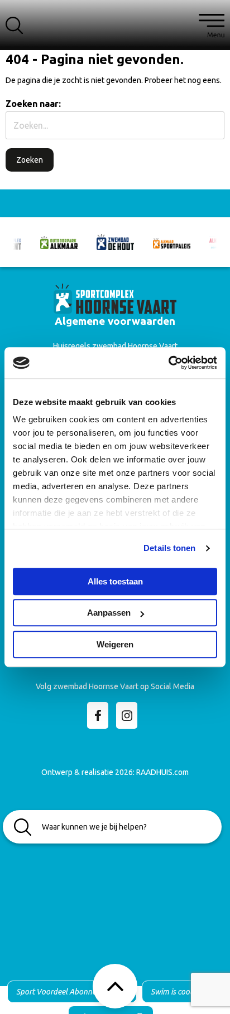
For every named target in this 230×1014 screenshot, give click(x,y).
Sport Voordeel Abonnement (65, 991)
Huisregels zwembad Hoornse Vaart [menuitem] (115, 346)
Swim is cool (171, 991)
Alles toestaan (115, 581)
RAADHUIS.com (162, 772)
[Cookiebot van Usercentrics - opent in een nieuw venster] (168, 362)
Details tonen (169, 548)
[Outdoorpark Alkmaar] (59, 242)
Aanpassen (109, 612)
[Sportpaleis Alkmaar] (171, 242)
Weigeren (115, 644)
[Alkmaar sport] (115, 297)
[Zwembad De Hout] (115, 242)
